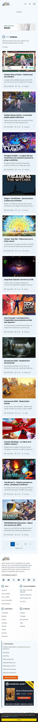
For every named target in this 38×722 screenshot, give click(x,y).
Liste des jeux (6, 603)
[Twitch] (24, 580)
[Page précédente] (7, 544)
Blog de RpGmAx (8, 659)
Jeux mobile (5, 597)
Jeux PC (4, 590)
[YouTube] (19, 580)
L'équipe (22, 616)
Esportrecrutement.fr (9, 672)
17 (25, 544)
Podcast (4, 633)
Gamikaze (6, 652)
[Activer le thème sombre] (30, 4)
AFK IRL (4, 626)
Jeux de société (7, 600)
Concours (5, 636)
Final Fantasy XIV (25, 598)
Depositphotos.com (9, 662)
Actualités (5, 613)
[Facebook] (29, 580)
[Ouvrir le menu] (34, 4)
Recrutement (24, 619)
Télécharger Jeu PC (9, 666)
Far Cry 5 (23, 601)
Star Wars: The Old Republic (26, 591)
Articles (4, 616)
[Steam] (3, 580)
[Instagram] (34, 580)
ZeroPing (6, 656)
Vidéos (4, 629)
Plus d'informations (13, 716)
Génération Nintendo (9, 669)
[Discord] (9, 580)
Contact (22, 613)
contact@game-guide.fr (9, 575)
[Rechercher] (25, 4)
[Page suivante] (30, 544)
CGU (21, 623)
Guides (4, 619)
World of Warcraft (25, 595)
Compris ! (19, 719)
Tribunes (4, 623)
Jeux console (6, 593)
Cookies (22, 626)
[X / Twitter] (14, 580)
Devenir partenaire (10, 677)
